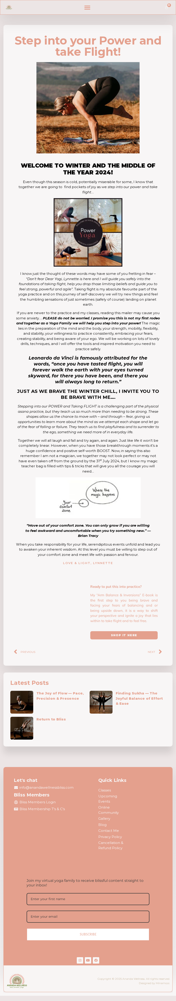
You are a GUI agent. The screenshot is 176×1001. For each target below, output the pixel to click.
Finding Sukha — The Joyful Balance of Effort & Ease (139, 698)
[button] (87, 7)
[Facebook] (96, 960)
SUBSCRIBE (88, 934)
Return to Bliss (51, 719)
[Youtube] (88, 960)
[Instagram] (80, 960)
